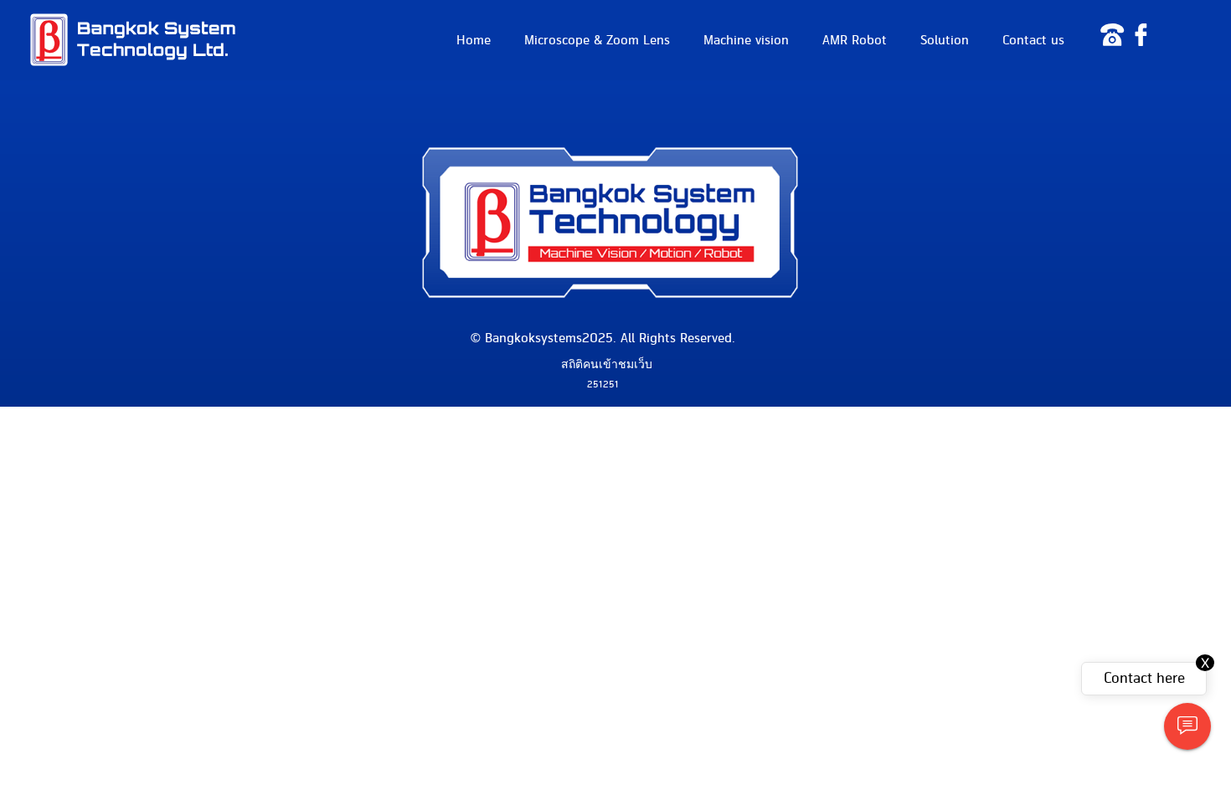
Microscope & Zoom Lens (597, 40)
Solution (944, 40)
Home (473, 40)
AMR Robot (854, 40)
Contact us (1033, 40)
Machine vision (746, 40)
